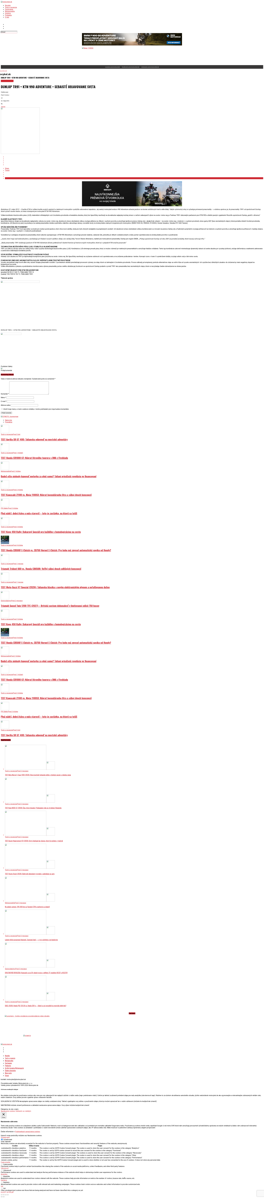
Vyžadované (7, 1125)
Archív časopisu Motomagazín (14, 1053)
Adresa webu (5, 390)
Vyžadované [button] (5, 1123)
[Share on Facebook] (134, 157)
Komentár (5, 379)
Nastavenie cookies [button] (8, 1096)
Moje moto (8, 1058)
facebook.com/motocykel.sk (130, 67)
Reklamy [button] (4, 1166)
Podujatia (8, 15)
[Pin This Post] (134, 161)
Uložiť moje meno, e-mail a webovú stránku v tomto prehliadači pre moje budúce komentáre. (36, 394)
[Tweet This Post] (134, 159)
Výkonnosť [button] (5, 1154)
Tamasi (3, 106)
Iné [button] (2, 1172)
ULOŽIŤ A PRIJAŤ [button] (7, 1178)
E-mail (3, 387)
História (8, 13)
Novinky (8, 5)
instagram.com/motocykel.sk (150, 67)
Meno (3, 383)
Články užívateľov (10, 1056)
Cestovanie (9, 9)
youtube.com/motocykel (112, 67)
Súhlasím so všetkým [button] (23, 1096)
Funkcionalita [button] (5, 1148)
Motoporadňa (10, 11)
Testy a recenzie (11, 7)
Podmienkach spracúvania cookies (27, 1117)
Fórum (7, 1061)
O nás (7, 17)
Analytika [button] (4, 1160)
